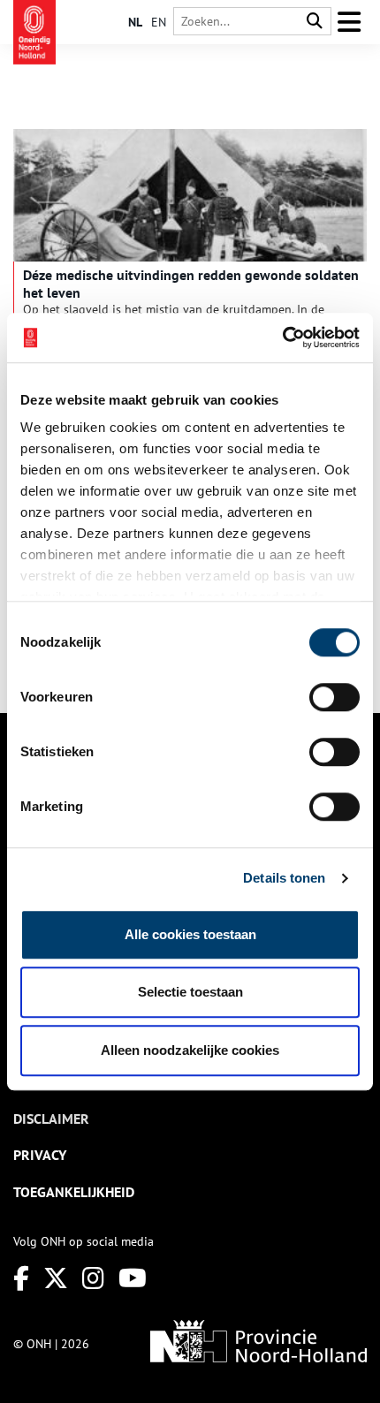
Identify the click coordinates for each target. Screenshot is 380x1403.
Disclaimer (51, 1118)
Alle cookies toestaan (190, 934)
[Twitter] (55, 1278)
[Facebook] (21, 1278)
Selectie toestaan (190, 991)
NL (135, 22)
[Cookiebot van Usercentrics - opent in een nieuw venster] (282, 337)
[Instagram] (93, 1278)
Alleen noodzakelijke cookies (190, 1050)
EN (158, 22)
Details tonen (284, 877)
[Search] (315, 21)
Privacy (39, 1155)
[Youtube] (132, 1278)
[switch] (334, 697)
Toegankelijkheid (73, 1192)
